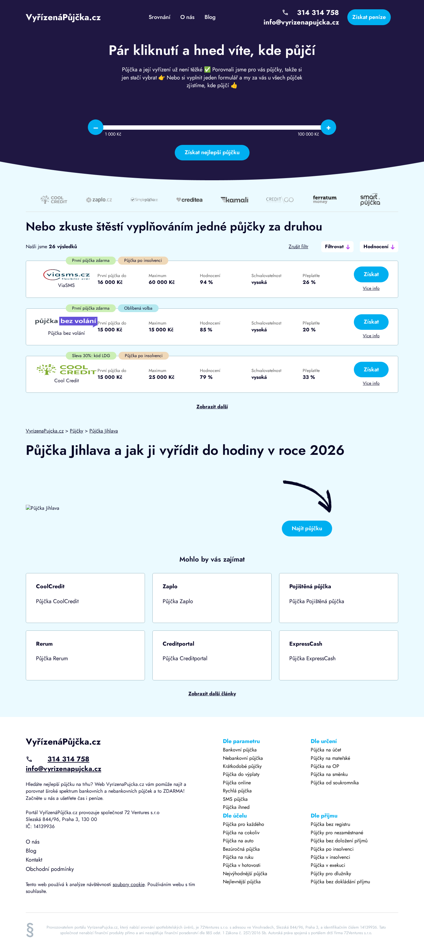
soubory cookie (128, 884)
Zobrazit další (212, 406)
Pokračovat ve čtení (85, 598)
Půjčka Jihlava (103, 430)
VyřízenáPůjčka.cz (63, 17)
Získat (371, 274)
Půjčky (76, 430)
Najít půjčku (307, 528)
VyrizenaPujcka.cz (45, 430)
